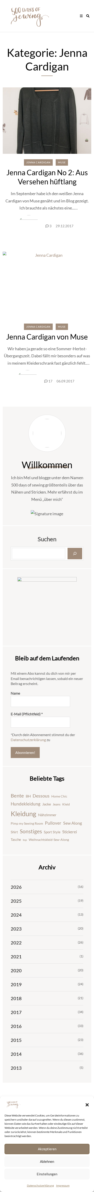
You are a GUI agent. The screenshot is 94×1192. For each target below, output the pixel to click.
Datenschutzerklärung (40, 1185)
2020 (16, 970)
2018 (16, 998)
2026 (16, 887)
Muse (62, 162)
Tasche (16, 839)
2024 (16, 915)
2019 (16, 984)
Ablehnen (47, 1161)
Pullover (53, 823)
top (25, 840)
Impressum (63, 1185)
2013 (16, 1068)
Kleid (66, 804)
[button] (87, 1104)
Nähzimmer (47, 815)
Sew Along (72, 823)
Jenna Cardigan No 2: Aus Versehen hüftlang (47, 177)
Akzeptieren (47, 1149)
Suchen (47, 539)
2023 (16, 928)
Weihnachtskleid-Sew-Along (49, 840)
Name (15, 693)
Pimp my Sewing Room (27, 823)
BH (28, 796)
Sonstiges (31, 831)
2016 (16, 1026)
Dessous (41, 795)
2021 (16, 956)
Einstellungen (47, 1174)
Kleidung (23, 814)
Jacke (46, 804)
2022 (16, 942)
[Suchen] (75, 553)
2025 (16, 901)
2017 (16, 1012)
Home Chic (59, 796)
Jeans (56, 804)
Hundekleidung (25, 803)
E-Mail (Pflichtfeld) (27, 714)
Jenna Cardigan (38, 162)
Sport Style (52, 832)
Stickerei (69, 831)
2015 (16, 1040)
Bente (17, 795)
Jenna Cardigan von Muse (47, 336)
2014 (16, 1054)
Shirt (14, 832)
